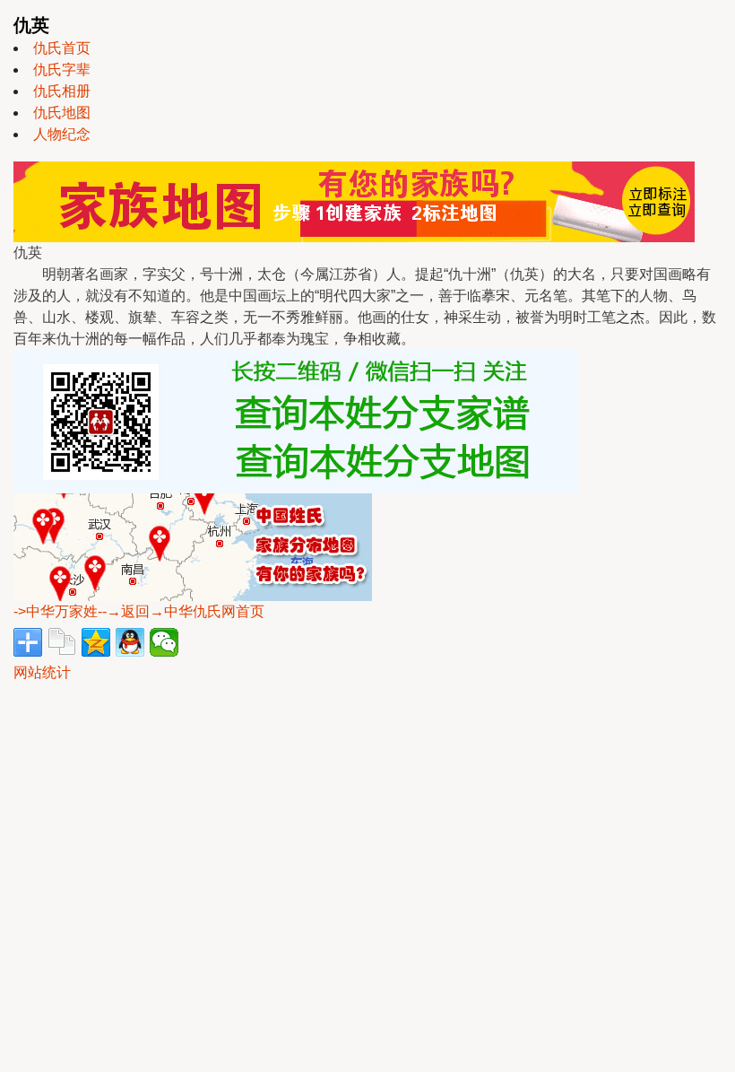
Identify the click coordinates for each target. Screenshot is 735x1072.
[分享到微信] (164, 642)
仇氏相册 (62, 91)
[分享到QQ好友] (130, 642)
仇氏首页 (62, 48)
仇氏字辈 (62, 69)
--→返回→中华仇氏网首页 (181, 611)
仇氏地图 (62, 112)
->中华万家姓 (55, 611)
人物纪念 (62, 134)
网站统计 (42, 672)
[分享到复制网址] (62, 642)
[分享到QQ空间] (96, 642)
